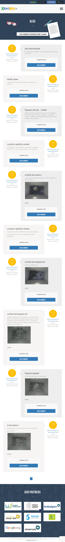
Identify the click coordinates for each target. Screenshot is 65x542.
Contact (52, 2)
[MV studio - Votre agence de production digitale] (37, 540)
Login (60, 2)
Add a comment (41, 65)
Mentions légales (51, 539)
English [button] (43, 2)
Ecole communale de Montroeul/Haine (12, 55)
